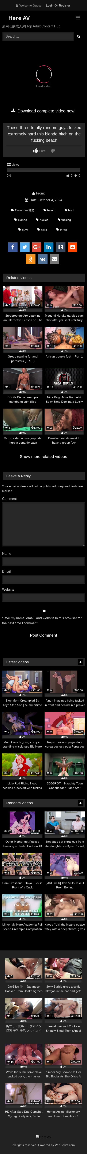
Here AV (18, 18)
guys (25, 229)
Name (7, 553)
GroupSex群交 (24, 210)
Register (64, 5)
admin (50, 193)
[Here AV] (44, 1137)
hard (44, 229)
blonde (22, 219)
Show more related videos (43, 456)
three (63, 229)
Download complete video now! (46, 111)
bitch (71, 210)
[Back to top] (74, 1141)
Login (49, 5)
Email (7, 571)
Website (8, 589)
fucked (44, 219)
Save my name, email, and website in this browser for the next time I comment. (42, 620)
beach (51, 210)
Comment (9, 499)
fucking (66, 219)
